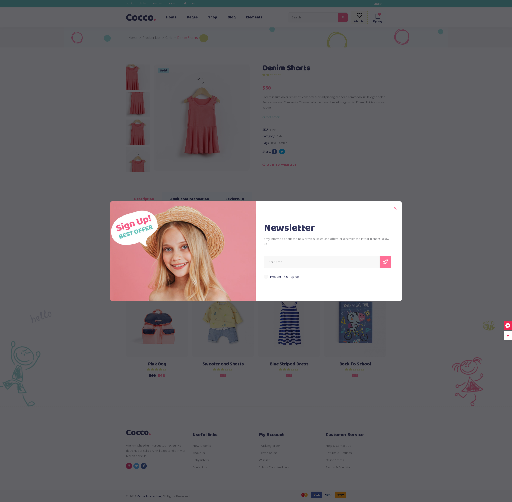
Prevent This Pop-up (284, 277)
